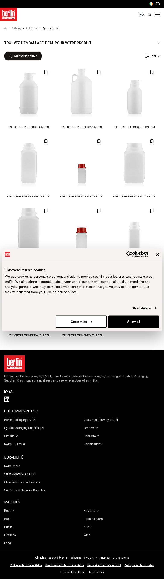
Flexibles (10, 535)
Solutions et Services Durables (24, 490)
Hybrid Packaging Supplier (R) (24, 428)
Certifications (93, 444)
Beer (7, 518)
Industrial (31, 28)
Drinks (8, 527)
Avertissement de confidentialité (64, 565)
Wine (87, 535)
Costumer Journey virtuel (101, 420)
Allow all (133, 321)
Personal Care (93, 518)
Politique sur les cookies (139, 565)
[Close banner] (157, 254)
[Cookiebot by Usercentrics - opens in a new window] (129, 254)
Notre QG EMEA (14, 444)
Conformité (91, 436)
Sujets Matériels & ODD (19, 474)
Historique (11, 436)
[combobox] (152, 56)
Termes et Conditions (72, 572)
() (154, 4)
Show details (141, 308)
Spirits (88, 527)
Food (7, 543)
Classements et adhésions (22, 482)
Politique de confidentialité (26, 565)
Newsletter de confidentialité (104, 565)
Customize (79, 321)
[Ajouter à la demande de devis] (46, 72)
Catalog (16, 28)
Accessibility (96, 572)
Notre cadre (12, 466)
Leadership (91, 428)
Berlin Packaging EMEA (19, 420)
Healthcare (91, 510)
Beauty (9, 510)
